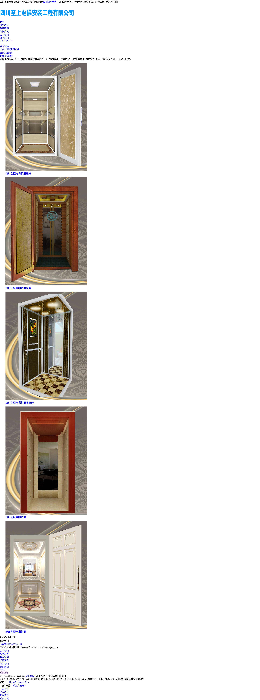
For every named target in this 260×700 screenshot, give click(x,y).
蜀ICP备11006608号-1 (19, 682)
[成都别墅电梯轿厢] (46, 628)
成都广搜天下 (19, 685)
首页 (2, 22)
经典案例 (4, 28)
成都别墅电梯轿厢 (15, 631)
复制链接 (30, 676)
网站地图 (4, 667)
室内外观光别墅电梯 (10, 49)
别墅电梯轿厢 (6, 56)
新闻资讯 (4, 31)
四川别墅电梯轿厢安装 (18, 288)
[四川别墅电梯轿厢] (46, 514)
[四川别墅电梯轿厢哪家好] (46, 399)
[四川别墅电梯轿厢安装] (46, 285)
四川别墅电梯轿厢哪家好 (19, 402)
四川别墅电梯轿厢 (15, 517)
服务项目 (4, 25)
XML (2, 669)
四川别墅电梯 (49, 2)
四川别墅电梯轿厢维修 (18, 173)
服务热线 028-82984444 (11, 644)
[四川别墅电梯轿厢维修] (46, 170)
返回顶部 (4, 672)
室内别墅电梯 (6, 53)
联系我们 (4, 38)
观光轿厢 (4, 46)
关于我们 (4, 35)
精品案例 (4, 657)
